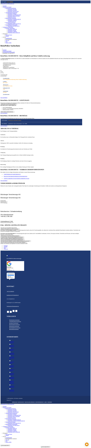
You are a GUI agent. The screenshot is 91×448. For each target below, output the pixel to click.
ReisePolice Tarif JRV (12, 9)
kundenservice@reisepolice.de (13, 295)
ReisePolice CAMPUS (12, 31)
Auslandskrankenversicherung (11, 12)
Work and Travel (8, 34)
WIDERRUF (49, 402)
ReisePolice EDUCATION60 (14, 15)
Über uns (7, 40)
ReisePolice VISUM (12, 30)
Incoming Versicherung (10, 28)
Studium (7, 36)
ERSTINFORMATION (39, 402)
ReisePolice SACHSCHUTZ (13, 26)
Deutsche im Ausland (7, 7)
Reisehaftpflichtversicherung (14, 327)
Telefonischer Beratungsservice (13, 306)
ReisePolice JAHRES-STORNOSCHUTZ (12, 21)
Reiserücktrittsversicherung (10, 18)
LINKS (45, 402)
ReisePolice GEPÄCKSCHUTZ (14, 23)
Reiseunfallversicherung (14, 329)
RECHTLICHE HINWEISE (30, 402)
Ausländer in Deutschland (8, 27)
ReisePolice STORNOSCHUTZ (14, 19)
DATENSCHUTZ (21, 402)
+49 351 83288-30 (10, 1)
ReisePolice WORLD (12, 13)
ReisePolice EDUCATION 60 (14, 32)
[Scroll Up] (0, 444)
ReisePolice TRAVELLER (13, 11)
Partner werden (8, 42)
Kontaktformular (8, 38)
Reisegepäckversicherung (10, 22)
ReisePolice (9, 266)
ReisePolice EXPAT (12, 17)
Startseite (4, 5)
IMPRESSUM (14, 402)
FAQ (6, 41)
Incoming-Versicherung (13, 323)
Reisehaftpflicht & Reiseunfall (11, 24)
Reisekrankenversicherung (10, 8)
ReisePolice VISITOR (12, 29)
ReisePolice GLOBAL (12, 10)
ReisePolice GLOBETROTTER (14, 14)
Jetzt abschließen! (3, 97)
